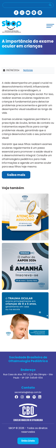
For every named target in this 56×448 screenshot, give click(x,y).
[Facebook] (16, 12)
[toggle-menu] (50, 26)
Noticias (28, 70)
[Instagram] (22, 12)
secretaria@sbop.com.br (28, 392)
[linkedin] (39, 12)
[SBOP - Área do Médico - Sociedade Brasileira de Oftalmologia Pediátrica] (11, 26)
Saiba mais (16, 175)
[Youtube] (28, 12)
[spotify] (34, 12)
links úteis (28, 441)
